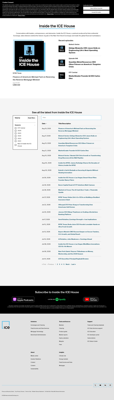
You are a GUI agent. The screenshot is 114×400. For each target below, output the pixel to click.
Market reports (63, 335)
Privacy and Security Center (8, 391)
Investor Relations (36, 359)
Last (73, 264)
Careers (33, 365)
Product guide (63, 331)
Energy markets (63, 359)
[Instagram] (110, 385)
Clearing (61, 328)
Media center (34, 356)
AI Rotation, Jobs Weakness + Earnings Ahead (75, 239)
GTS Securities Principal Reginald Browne (73, 259)
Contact (33, 362)
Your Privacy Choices (19, 391)
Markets (61, 325)
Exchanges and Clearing (38, 325)
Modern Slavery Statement (38, 391)
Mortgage (62, 365)
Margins (61, 341)
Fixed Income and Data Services (40, 328)
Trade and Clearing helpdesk (95, 325)
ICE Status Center (92, 341)
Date (43, 124)
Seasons (18, 125)
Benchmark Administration (38, 335)
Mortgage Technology (37, 331)
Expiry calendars (64, 338)
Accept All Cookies (96, 12)
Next (68, 264)
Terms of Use (28, 391)
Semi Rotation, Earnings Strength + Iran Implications (77, 219)
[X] (95, 385)
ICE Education (91, 331)
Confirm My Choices (88, 5)
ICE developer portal (93, 335)
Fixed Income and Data (65, 362)
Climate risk (62, 356)
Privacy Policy (50, 14)
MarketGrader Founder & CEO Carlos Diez (73, 151)
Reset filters (31, 118)
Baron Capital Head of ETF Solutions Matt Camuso (76, 185)
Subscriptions (91, 338)
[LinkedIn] (105, 385)
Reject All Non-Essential (96, 8)
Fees (60, 344)
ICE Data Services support (94, 328)
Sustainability (34, 369)
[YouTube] (100, 385)
